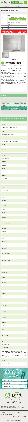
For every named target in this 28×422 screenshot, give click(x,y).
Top (1, 6)
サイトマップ (24, 416)
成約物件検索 (6, 6)
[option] (14, 43)
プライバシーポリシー (17, 416)
